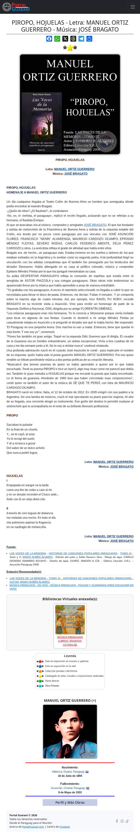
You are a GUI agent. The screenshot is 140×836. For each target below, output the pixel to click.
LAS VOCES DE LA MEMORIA (28, 553)
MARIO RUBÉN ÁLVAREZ (38, 557)
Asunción (56, 788)
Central (68, 788)
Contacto (65, 826)
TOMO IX (125, 553)
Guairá (67, 771)
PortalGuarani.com (33, 826)
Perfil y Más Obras (70, 802)
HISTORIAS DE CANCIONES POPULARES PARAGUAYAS (83, 553)
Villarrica (57, 771)
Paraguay (78, 771)
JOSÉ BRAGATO (95, 224)
